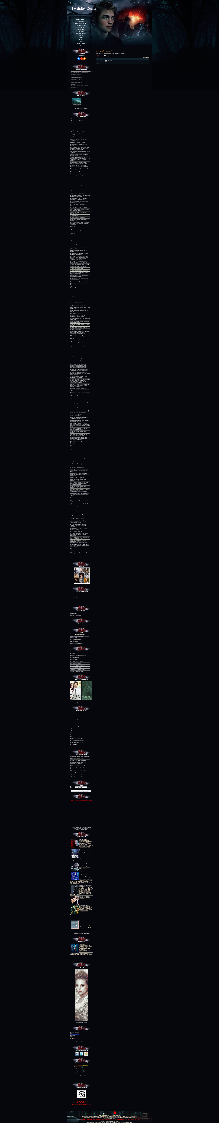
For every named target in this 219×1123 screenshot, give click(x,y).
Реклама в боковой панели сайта (78, 72)
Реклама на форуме (75, 74)
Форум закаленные (75, 80)
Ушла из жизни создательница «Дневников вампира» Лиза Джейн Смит (80, 196)
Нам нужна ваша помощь (76, 302)
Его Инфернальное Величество (78, 717)
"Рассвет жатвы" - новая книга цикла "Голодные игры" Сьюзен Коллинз (78, 193)
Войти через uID (82, 55)
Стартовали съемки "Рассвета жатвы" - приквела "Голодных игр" (79, 169)
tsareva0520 (81, 1079)
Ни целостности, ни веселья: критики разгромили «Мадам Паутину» (78, 435)
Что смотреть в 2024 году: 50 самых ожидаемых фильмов (78, 529)
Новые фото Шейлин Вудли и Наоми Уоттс (80, 264)
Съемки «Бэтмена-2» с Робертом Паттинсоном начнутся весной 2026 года (79, 166)
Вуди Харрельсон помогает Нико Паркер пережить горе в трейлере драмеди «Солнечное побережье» (79, 483)
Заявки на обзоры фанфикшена (78, 669)
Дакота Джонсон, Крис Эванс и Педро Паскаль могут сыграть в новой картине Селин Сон (79, 442)
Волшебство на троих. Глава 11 (78, 765)
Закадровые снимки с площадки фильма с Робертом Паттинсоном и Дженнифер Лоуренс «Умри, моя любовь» (80, 287)
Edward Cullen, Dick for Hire (77, 720)
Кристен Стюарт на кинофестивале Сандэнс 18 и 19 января (78, 487)
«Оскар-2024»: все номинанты (77, 477)
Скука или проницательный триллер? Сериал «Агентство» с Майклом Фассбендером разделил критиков (78, 230)
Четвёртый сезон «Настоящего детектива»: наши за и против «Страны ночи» (80, 393)
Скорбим (73, 350)
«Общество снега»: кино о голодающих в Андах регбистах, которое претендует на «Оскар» (79, 494)
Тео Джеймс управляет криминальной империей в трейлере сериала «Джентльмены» (79, 403)
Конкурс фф (74, 87)
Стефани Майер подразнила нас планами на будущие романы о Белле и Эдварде (79, 134)
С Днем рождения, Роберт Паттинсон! (79, 185)
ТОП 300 (73, 653)
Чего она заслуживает (76, 732)
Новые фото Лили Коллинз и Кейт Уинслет (80, 281)
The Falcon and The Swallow (77, 742)
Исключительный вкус (76, 726)
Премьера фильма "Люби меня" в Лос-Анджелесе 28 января (79, 202)
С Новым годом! (74, 215)
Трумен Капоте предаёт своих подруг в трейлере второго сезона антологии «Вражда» (79, 525)
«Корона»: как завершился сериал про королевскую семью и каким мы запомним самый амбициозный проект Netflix (79, 556)
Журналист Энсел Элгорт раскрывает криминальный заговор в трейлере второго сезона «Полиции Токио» (79, 510)
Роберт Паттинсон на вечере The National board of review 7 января (79, 210)
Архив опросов (84, 1041)
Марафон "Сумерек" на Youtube (78, 142)
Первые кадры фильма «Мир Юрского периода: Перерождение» (79, 273)
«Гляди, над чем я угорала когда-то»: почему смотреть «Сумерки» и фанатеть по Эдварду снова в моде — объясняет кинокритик (80, 159)
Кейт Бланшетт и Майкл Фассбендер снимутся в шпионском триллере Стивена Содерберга (79, 474)
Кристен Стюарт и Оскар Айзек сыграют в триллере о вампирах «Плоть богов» (79, 336)
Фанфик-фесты (74, 641)
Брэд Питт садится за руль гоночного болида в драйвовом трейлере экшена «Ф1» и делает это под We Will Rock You (80, 296)
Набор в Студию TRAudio (76, 596)
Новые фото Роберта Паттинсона (78, 266)
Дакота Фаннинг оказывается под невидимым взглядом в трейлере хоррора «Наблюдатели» (79, 389)
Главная (136, 2)
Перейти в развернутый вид (81, 829)
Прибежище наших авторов (77, 661)
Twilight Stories (74, 722)
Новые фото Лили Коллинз (77, 242)
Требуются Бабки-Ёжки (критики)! (78, 600)
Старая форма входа (81, 61)
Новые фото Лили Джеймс (77, 454)
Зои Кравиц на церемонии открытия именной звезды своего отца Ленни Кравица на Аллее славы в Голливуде (80, 357)
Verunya (74, 1078)
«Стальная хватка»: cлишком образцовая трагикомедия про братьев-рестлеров (79, 498)
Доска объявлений (105, 53)
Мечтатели (73, 734)
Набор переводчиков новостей (77, 598)
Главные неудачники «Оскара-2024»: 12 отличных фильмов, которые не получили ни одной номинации (80, 373)
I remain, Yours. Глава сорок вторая (78, 760)
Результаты (78, 1041)
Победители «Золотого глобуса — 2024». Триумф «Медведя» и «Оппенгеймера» (79, 518)
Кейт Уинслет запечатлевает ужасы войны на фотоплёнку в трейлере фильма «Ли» (80, 339)
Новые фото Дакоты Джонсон (77, 452)
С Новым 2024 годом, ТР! (76, 531)
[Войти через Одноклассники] (84, 58)
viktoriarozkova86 (84, 1078)
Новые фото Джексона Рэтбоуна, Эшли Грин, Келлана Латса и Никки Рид (79, 305)
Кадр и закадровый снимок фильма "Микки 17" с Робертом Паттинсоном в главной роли (80, 245)
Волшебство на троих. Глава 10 (78, 770)
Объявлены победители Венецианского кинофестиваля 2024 (79, 279)
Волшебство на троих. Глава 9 (77, 774)
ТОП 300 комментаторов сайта (81, 108)
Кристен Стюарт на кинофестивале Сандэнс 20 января (78, 480)
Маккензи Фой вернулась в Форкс (78, 124)
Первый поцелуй (74, 719)
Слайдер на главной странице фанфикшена (81, 71)
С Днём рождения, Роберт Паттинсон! (79, 327)
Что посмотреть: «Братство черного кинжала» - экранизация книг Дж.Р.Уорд (78, 163)
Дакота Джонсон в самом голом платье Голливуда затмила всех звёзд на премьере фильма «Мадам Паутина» (80, 438)
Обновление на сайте (75, 118)
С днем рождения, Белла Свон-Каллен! (79, 270)
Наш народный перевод (76, 639)
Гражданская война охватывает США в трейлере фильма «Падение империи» (79, 460)
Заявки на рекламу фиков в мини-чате (81, 828)
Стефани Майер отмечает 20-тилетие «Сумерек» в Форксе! (79, 140)
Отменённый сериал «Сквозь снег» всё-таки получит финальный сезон (79, 353)
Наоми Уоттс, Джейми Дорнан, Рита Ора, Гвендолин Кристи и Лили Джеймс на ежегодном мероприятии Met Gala (79, 332)
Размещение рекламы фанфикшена (81, 933)
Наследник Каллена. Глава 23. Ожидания (80, 756)
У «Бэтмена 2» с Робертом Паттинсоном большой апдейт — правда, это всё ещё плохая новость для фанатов (79, 291)
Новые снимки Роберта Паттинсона (79, 207)
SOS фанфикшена (75, 657)
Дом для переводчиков (76, 663)
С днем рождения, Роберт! (77, 120)
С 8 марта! (73, 122)
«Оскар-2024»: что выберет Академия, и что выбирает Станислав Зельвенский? (79, 370)
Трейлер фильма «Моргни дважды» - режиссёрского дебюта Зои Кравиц (78, 342)
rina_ (89, 1078)
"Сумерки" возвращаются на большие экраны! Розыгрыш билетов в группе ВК (79, 127)
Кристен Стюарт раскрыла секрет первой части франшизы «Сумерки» (79, 418)
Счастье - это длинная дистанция (78, 715)
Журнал (73, 84)
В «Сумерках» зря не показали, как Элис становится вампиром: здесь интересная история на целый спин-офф (79, 148)
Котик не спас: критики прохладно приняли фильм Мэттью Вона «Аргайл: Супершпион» (80, 457)
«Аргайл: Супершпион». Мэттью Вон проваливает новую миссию (78, 429)
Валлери (103, 60)
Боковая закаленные (75, 82)
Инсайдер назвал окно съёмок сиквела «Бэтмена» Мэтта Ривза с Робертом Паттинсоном (79, 534)
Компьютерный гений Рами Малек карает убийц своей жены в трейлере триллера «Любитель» (79, 223)
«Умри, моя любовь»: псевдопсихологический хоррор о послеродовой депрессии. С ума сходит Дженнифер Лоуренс (79, 175)
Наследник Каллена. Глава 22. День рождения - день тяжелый (78, 763)
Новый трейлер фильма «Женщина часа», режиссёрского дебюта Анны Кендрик (80, 262)
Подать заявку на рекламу (81, 702)
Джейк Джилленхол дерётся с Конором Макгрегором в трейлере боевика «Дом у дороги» (79, 470)
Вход (146, 2)
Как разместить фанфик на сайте (78, 655)
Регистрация (141, 2)
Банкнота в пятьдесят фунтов (77, 740)
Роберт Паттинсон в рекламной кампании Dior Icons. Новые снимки (79, 254)
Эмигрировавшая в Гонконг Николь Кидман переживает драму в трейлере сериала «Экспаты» (80, 549)
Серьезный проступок (76, 736)
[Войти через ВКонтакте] (78, 58)
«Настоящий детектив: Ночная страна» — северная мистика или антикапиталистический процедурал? (79, 490)
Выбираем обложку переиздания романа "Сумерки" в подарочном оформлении (79, 130)
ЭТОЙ (87, 954)
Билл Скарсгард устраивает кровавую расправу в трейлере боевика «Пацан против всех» (80, 399)
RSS (148, 2)
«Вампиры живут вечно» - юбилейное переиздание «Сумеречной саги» (78, 199)
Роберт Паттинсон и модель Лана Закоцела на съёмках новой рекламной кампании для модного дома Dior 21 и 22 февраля (80, 411)
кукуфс (78, 1078)
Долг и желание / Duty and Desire (78, 724)
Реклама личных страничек (77, 75)
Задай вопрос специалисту (77, 643)
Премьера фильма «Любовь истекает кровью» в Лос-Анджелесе (79, 377)
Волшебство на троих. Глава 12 (78, 758)
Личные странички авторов (77, 671)
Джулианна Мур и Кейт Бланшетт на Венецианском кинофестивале (78, 284)
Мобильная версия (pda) (109, 1118)
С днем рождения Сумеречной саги (79, 171)
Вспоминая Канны (75, 313)
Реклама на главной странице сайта (79, 85)
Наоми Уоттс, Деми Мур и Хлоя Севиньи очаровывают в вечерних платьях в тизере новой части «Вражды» (79, 545)
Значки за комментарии (76, 615)
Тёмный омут (74, 744)
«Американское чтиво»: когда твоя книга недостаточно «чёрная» (79, 421)
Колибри (73, 713)
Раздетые (73, 730)
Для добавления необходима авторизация (81, 827)
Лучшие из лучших (75, 659)
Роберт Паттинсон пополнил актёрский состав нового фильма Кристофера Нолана (79, 227)
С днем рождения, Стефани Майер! (78, 217)
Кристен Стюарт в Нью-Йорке (77, 362)
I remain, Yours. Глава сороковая (78, 772)
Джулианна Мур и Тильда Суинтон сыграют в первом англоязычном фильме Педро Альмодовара (80, 464)
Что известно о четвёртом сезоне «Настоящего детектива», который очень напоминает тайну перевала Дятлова (79, 541)
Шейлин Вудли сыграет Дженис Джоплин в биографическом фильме (79, 276)
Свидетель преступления (76, 728)
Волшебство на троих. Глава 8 (77, 776)
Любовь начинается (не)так (77, 738)
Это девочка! (74, 344)
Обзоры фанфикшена (76, 667)
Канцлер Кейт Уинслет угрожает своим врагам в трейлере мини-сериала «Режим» (79, 450)
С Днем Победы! (74, 187)
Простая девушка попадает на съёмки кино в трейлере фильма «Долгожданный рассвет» (80, 446)
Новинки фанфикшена (76, 77)
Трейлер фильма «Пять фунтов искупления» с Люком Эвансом (77, 316)
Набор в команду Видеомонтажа (78, 602)
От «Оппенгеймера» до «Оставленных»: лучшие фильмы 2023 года (79, 538)
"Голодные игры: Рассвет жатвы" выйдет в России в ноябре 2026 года (80, 137)
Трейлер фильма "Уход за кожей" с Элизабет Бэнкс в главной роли (78, 300)
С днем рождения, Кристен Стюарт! (78, 346)
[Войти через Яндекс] (81, 58)
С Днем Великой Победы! (76, 329)
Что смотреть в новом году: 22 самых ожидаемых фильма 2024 (79, 515)
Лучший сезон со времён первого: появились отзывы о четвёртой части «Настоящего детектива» (78, 521)
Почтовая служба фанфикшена (78, 665)
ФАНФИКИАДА (74, 613)
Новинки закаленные (75, 79)
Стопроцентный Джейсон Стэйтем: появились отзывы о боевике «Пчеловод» (79, 507)
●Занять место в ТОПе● (81, 746)
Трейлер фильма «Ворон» (76, 360)
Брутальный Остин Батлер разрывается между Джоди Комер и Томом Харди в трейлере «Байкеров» (79, 385)
